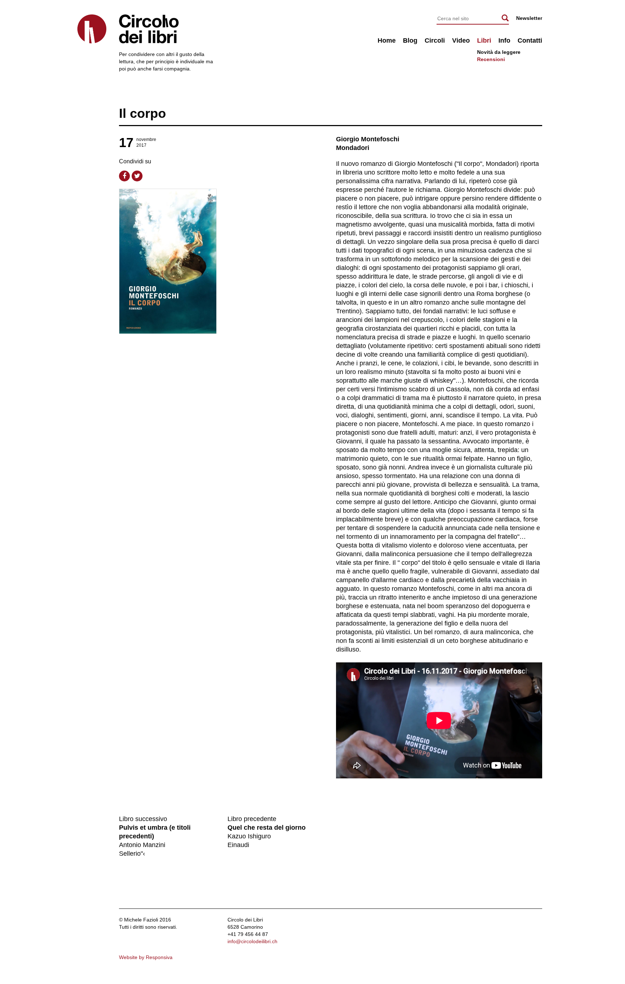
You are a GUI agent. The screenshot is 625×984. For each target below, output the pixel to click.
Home (387, 40)
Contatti (530, 40)
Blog (410, 40)
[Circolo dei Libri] (91, 28)
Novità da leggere (498, 52)
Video (461, 40)
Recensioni (491, 59)
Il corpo (142, 113)
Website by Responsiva (146, 957)
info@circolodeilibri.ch (252, 941)
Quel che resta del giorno (267, 827)
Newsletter (529, 18)
